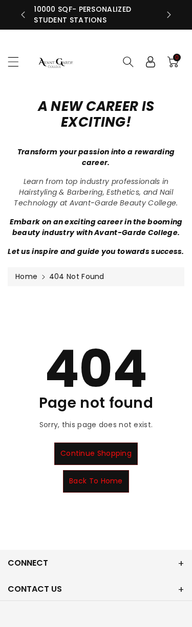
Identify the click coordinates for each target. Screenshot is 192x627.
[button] (18, 61)
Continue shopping (96, 453)
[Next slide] (169, 15)
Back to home (96, 481)
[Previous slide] (23, 15)
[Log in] (150, 62)
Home (26, 276)
